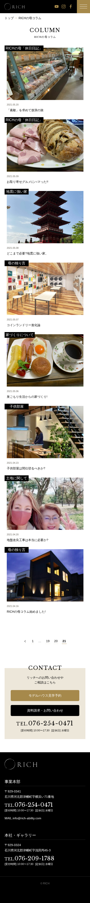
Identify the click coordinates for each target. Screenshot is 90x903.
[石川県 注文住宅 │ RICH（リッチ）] (14, 6)
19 (48, 641)
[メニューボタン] (83, 6)
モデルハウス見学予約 (45, 695)
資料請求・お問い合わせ (45, 710)
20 (56, 641)
